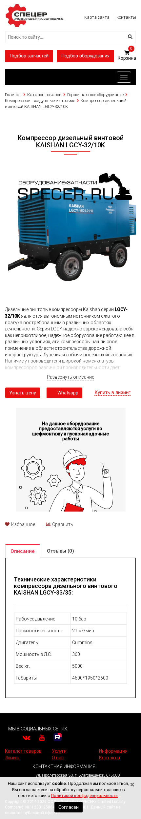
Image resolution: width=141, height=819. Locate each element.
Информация (113, 751)
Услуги (59, 751)
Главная (13, 94)
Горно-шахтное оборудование (95, 94)
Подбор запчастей (29, 56)
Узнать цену (22, 392)
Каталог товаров (44, 94)
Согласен (68, 807)
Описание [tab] (22, 551)
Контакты (126, 17)
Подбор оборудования (85, 56)
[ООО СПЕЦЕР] (35, 6)
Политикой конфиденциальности (84, 795)
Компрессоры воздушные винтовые (40, 100)
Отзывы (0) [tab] (60, 551)
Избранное (23, 524)
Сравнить (62, 524)
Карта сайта (97, 17)
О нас (58, 757)
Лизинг (12, 757)
